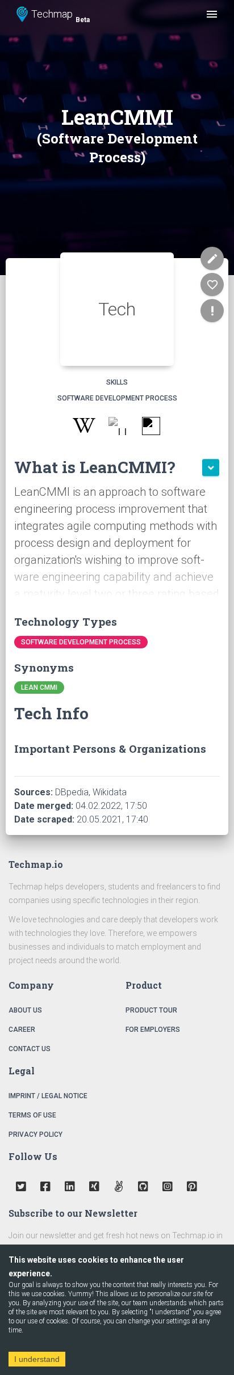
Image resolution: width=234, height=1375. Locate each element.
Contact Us (30, 1049)
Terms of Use (32, 1115)
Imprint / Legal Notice (48, 1096)
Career (22, 1030)
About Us (25, 1010)
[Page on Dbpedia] (117, 428)
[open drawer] (211, 14)
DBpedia (72, 792)
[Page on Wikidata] (151, 428)
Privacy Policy (35, 1134)
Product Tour (151, 1010)
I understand (37, 1359)
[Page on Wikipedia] (84, 428)
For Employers (153, 1030)
